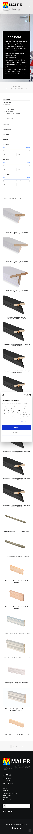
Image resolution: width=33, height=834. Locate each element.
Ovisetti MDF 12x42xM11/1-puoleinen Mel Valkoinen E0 (16, 233)
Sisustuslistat (7, 102)
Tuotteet (5, 791)
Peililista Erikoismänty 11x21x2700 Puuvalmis (16, 531)
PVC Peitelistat (9, 111)
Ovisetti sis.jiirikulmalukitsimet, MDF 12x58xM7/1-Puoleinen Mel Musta (16, 452)
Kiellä (16, 438)
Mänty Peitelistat (10, 109)
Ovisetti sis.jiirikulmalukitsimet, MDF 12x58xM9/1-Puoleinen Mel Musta (16, 506)
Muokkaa (15, 432)
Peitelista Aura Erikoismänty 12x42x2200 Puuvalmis (16, 581)
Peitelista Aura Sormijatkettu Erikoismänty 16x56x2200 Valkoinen (16, 709)
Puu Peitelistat (9, 116)
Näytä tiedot (24, 422)
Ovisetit (8, 106)
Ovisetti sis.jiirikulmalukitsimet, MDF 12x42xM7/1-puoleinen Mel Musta (16, 344)
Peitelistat (7, 104)
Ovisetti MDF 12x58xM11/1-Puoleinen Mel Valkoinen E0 (16, 262)
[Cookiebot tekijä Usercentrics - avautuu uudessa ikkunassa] (24, 395)
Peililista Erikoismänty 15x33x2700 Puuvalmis (16, 556)
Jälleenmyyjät (7, 795)
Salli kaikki (16, 427)
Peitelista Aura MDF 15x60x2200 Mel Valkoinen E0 (16, 658)
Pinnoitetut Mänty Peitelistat (13, 113)
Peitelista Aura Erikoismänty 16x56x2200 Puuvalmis (16, 607)
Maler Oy (5, 797)
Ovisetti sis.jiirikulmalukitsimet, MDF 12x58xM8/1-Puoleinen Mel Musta (16, 479)
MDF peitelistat (9, 118)
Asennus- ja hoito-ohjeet (10, 793)
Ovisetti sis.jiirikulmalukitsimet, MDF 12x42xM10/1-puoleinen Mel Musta (16, 318)
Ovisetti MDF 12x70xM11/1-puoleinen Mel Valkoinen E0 (16, 291)
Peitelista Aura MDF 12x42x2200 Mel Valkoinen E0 (16, 633)
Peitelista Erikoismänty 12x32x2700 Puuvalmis (16, 735)
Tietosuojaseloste (8, 800)
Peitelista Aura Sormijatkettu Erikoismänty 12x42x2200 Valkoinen (16, 683)
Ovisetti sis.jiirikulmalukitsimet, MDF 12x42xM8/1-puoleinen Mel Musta (16, 371)
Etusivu (8, 88)
